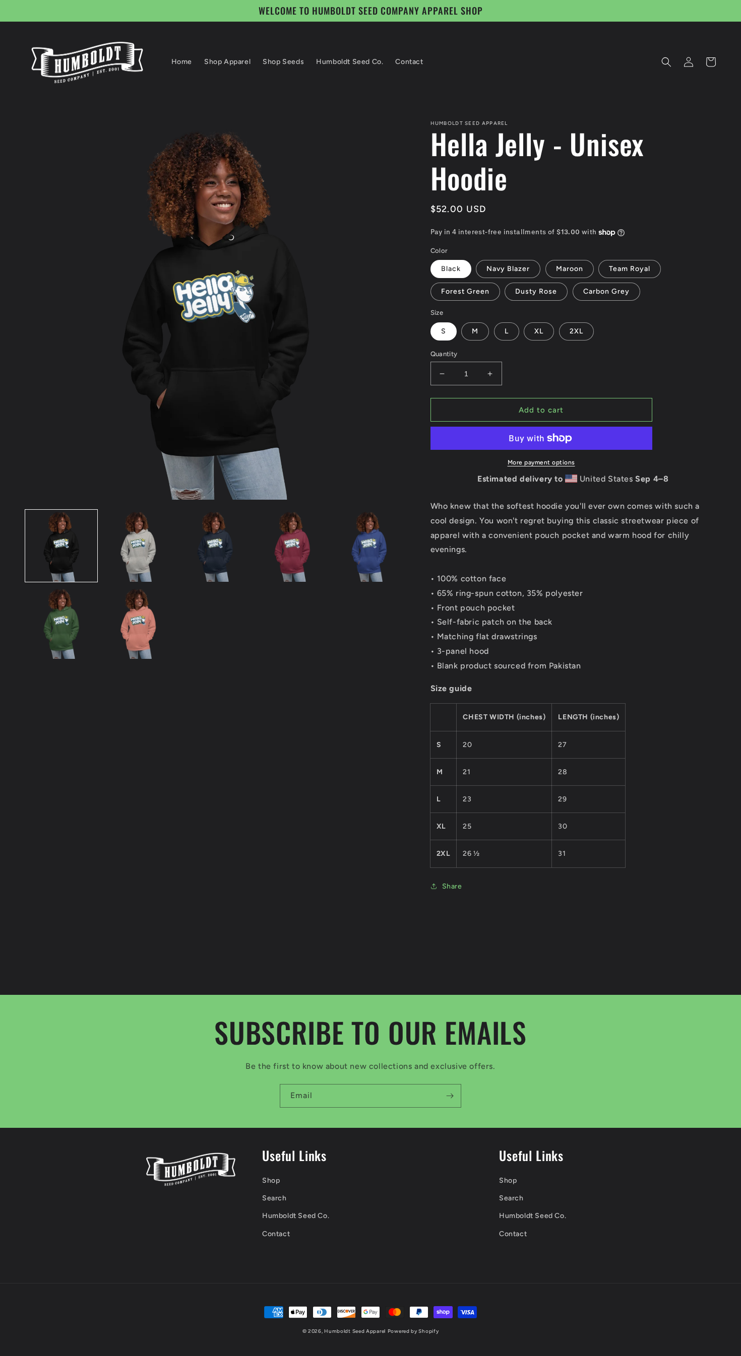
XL (538, 331)
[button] (666, 62)
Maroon (569, 268)
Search (274, 1198)
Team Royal (629, 268)
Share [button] (452, 886)
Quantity (444, 354)
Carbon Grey (606, 291)
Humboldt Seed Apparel (355, 1331)
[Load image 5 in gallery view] (369, 546)
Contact (276, 1234)
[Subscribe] (450, 1096)
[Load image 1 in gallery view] (61, 546)
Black (451, 268)
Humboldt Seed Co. (295, 1215)
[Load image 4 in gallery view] (292, 546)
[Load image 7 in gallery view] (138, 623)
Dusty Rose (536, 291)
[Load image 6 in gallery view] (61, 623)
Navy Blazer (508, 268)
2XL (576, 331)
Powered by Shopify (413, 1331)
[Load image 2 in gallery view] (138, 546)
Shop (271, 1180)
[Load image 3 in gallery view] (215, 546)
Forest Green (465, 291)
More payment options (541, 462)
